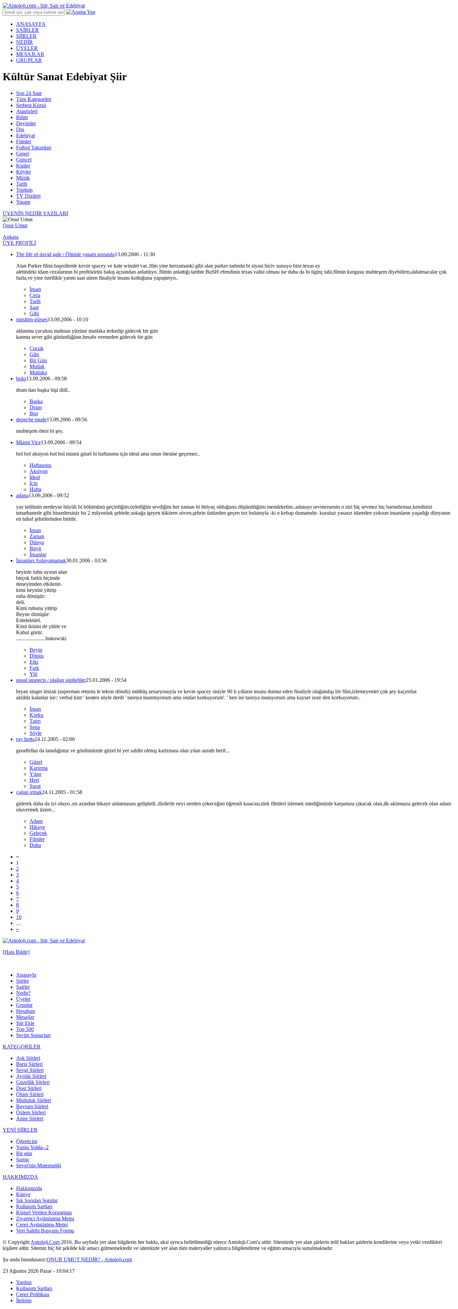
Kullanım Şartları (34, 1206)
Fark (34, 668)
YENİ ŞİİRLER (20, 1130)
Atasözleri (27, 111)
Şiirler (22, 981)
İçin (34, 483)
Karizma (39, 768)
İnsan (35, 289)
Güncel (24, 159)
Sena (35, 727)
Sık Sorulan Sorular (37, 1200)
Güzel (36, 762)
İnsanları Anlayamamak (41, 560)
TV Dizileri (28, 196)
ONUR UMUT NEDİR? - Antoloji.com (89, 1259)
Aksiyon (39, 471)
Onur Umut (15, 225)
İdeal (35, 477)
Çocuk (37, 348)
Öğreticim (26, 1141)
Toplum (24, 190)
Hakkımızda (29, 1188)
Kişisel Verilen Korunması (44, 1212)
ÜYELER (27, 48)
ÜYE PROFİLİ (19, 243)
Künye (23, 1194)
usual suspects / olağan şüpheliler (51, 680)
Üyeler (23, 999)
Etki (34, 662)
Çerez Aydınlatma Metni (42, 1224)
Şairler (23, 987)
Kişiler (23, 166)
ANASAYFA (31, 24)
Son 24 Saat (29, 93)
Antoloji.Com (45, 1242)
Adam (36, 821)
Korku (36, 715)
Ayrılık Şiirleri (31, 1076)
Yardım (24, 1282)
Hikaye (37, 827)
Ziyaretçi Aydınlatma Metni (45, 1218)
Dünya (37, 542)
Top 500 (25, 1029)
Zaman (37, 536)
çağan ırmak (29, 792)
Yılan (35, 774)
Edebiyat (25, 135)
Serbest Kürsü (31, 105)
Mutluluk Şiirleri (33, 1100)
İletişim (24, 1300)
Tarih (21, 184)
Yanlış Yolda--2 (32, 1147)
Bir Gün (38, 360)
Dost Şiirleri (29, 1088)
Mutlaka (38, 372)
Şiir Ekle (25, 1023)
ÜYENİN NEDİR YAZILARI (35, 213)
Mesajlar (25, 1017)
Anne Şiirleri (29, 1118)
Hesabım (25, 1011)
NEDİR (24, 42)
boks (21, 378)
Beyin (36, 650)
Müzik (23, 178)
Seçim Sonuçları (33, 1035)
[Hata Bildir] (16, 952)
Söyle (36, 733)
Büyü (35, 548)
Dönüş (37, 656)
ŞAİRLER (27, 30)
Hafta (35, 489)
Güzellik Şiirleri (33, 1082)
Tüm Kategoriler (33, 99)
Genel (22, 153)
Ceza (35, 295)
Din (20, 129)
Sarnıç (23, 1159)
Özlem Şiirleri (31, 1112)
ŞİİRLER (26, 36)
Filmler (23, 141)
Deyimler (26, 123)
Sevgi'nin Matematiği (38, 1165)
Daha (35, 845)
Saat (34, 307)
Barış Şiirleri (29, 1064)
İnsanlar (38, 554)
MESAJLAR (30, 54)
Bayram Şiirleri (32, 1106)
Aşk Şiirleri (28, 1058)
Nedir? (23, 993)
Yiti (33, 674)
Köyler (23, 172)
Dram (36, 407)
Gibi (34, 313)
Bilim (22, 117)
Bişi (34, 413)
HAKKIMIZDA (20, 1177)
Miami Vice (28, 442)
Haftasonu (40, 465)
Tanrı (35, 721)
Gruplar (24, 1005)
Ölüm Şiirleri (30, 1094)
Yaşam (23, 202)
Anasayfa (26, 975)
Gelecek (38, 833)
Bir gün (24, 1153)
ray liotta (25, 739)
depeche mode (31, 419)
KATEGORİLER (22, 1046)
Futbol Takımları (33, 147)
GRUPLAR (29, 60)
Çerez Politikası (32, 1294)
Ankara (10, 237)
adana (22, 495)
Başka (36, 401)
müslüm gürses (32, 319)
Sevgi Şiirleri (30, 1070)
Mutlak (37, 366)
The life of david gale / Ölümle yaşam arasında (65, 254)
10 (18, 917)
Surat (35, 786)
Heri (34, 780)
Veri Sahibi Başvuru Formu (45, 1230)
